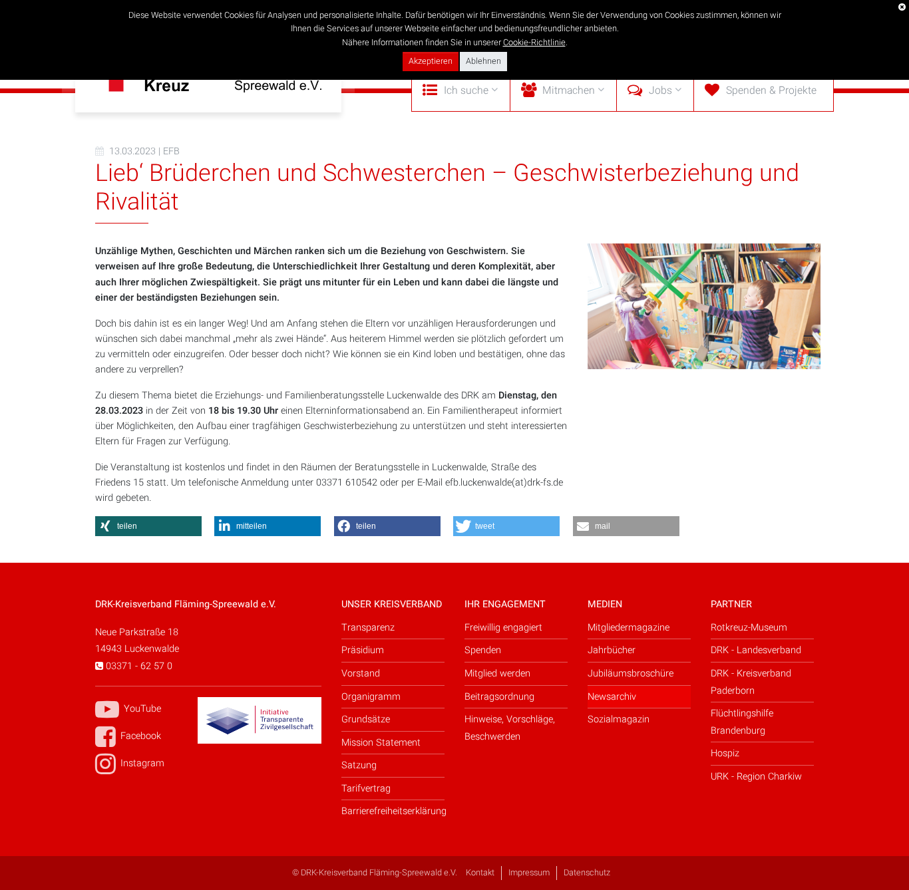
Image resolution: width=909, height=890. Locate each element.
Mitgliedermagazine (628, 628)
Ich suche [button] (466, 90)
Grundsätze (365, 719)
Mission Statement (381, 743)
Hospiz (725, 753)
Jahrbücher (612, 650)
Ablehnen (483, 61)
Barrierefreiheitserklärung (393, 811)
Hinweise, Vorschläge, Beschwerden (509, 728)
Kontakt (480, 873)
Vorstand (360, 673)
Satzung (359, 765)
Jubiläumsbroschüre (630, 673)
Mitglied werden (497, 673)
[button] (148, 526)
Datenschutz (587, 873)
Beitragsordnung (499, 697)
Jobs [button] (660, 90)
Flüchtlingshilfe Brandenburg (742, 722)
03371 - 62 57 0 (137, 666)
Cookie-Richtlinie (534, 43)
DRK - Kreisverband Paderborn (751, 682)
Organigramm (371, 697)
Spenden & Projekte (771, 90)
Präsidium (362, 650)
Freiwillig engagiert (503, 628)
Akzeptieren (431, 61)
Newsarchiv (612, 697)
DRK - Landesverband (756, 650)
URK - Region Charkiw (756, 777)
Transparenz (368, 628)
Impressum (529, 873)
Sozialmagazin (618, 719)
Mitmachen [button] (568, 90)
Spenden (482, 650)
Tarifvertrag (366, 789)
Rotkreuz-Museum (749, 628)
